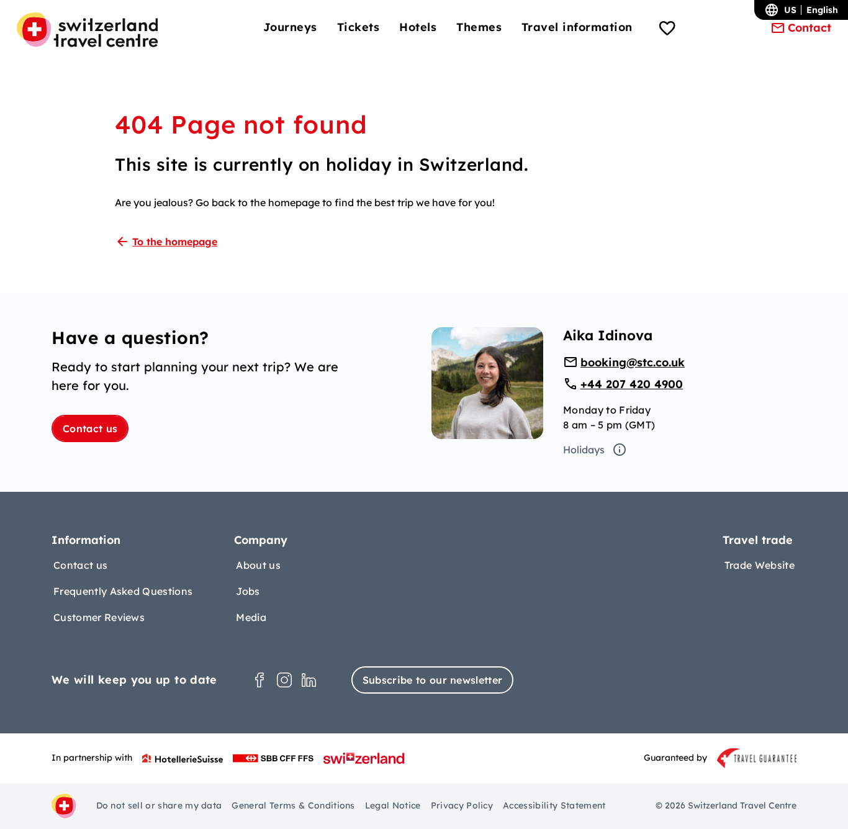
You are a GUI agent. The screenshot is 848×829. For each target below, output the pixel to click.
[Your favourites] (667, 30)
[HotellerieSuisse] (182, 758)
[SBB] (273, 758)
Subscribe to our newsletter (433, 680)
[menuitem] (290, 27)
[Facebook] (259, 680)
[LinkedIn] (309, 680)
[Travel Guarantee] (756, 758)
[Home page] (87, 30)
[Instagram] (284, 680)
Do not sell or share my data (159, 805)
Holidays (584, 449)
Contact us (90, 428)
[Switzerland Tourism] (363, 758)
